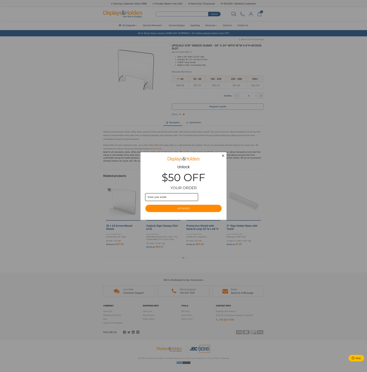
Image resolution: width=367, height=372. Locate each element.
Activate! (184, 208)
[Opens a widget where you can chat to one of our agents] (356, 358)
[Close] (223, 155)
